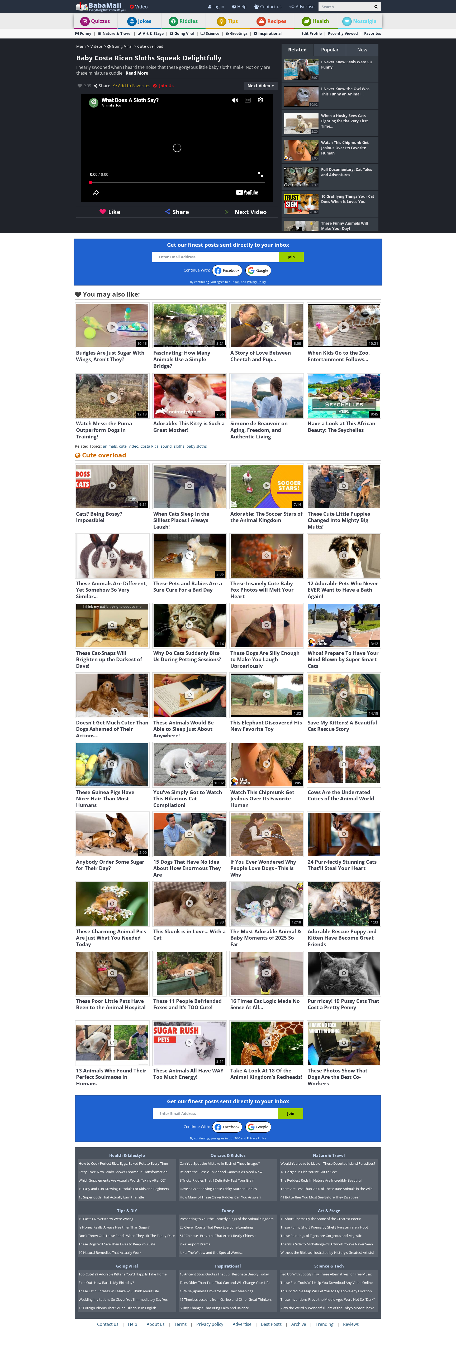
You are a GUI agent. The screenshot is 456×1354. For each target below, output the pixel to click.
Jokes (144, 21)
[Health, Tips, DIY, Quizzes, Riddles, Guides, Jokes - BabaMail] (100, 6)
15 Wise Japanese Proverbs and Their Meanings (216, 1291)
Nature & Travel (117, 33)
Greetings (239, 33)
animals (110, 446)
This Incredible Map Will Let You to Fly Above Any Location (326, 1291)
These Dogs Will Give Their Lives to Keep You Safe (117, 1244)
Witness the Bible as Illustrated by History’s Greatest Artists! (327, 1252)
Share (104, 86)
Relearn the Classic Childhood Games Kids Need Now (221, 1171)
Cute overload (150, 46)
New (362, 49)
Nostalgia (365, 21)
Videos (97, 46)
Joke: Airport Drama (195, 1244)
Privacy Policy (256, 282)
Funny (85, 33)
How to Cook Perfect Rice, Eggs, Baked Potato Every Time (123, 1163)
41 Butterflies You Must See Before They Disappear (320, 1197)
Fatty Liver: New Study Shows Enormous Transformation (123, 1171)
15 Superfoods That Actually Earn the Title (111, 1197)
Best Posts (271, 1324)
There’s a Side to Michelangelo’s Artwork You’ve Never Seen (327, 1244)
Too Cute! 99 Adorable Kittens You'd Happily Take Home (123, 1274)
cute (123, 446)
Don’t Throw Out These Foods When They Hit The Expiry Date (127, 1235)
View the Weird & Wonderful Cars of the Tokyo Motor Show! (327, 1307)
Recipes (276, 21)
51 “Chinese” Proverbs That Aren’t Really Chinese (217, 1235)
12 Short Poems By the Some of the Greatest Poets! (321, 1218)
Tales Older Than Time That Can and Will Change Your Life (224, 1282)
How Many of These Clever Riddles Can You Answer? (220, 1197)
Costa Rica (149, 446)
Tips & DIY (127, 1210)
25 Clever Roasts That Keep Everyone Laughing (216, 1227)
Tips (233, 21)
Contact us (271, 6)
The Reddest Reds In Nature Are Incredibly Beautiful (321, 1180)
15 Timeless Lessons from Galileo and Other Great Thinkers (226, 1299)
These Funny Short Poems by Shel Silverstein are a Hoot (324, 1227)
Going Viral (184, 33)
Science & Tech (329, 1266)
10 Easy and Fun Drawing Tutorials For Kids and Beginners (124, 1188)
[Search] (376, 6)
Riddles (188, 21)
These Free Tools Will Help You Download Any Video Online (327, 1282)
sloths (179, 446)
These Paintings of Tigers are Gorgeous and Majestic (321, 1235)
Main (81, 46)
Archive (298, 1324)
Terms (180, 1324)
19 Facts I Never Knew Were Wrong (106, 1218)
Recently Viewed (343, 33)
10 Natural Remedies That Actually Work (110, 1252)
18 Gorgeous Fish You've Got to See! (309, 1171)
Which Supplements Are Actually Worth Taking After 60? (122, 1180)
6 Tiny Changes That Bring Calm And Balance (214, 1307)
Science (212, 33)
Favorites (372, 33)
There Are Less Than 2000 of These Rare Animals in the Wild (327, 1188)
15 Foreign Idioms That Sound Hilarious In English (117, 1307)
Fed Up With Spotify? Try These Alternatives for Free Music (326, 1274)
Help (241, 6)
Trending (325, 1324)
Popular (330, 49)
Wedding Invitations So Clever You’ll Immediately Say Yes (123, 1299)
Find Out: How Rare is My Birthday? (106, 1282)
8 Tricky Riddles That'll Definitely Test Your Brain (217, 1180)
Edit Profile (311, 33)
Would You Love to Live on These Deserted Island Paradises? (328, 1163)
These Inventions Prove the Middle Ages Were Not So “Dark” (328, 1299)
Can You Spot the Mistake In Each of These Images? (220, 1163)
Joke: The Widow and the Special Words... (211, 1252)
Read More (137, 73)
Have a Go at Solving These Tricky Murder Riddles (218, 1188)
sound (166, 446)
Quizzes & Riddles (228, 1155)
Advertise (305, 6)
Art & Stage (153, 33)
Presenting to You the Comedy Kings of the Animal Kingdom (227, 1218)
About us (156, 1324)
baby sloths (197, 446)
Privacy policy (209, 1324)
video (133, 446)
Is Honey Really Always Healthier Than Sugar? (114, 1227)
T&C (237, 282)
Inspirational (270, 33)
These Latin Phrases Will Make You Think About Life (119, 1291)
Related (297, 49)
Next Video (259, 86)
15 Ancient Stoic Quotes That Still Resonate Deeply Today (224, 1274)
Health (320, 21)
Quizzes (100, 21)
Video (141, 6)
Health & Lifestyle (127, 1155)
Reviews (351, 1324)
